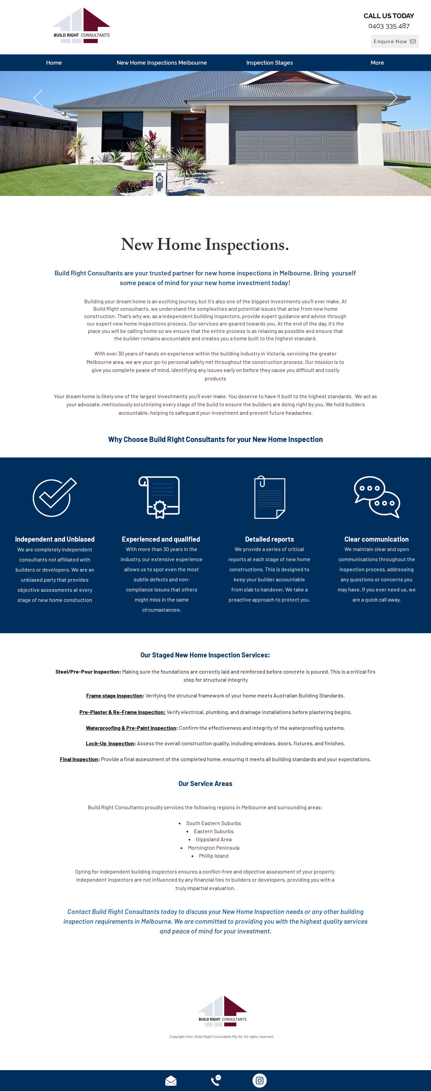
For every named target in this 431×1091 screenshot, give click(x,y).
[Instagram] (260, 1080)
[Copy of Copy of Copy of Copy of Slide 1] (222, 182)
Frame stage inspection (114, 695)
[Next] (393, 98)
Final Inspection (79, 759)
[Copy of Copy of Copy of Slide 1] (216, 182)
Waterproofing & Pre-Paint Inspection (131, 727)
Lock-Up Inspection (110, 743)
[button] (395, 41)
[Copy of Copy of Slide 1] (209, 182)
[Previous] (38, 98)
